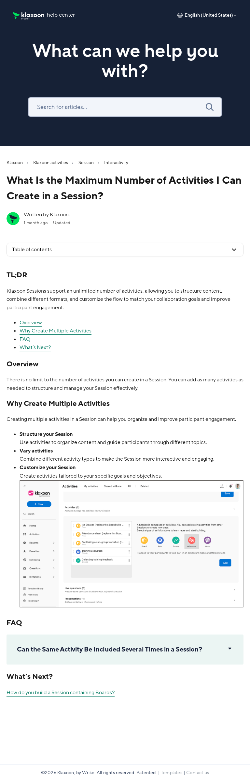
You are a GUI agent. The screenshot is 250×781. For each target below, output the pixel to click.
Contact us (197, 773)
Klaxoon (15, 163)
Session (86, 163)
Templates (171, 773)
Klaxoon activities (50, 163)
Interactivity (116, 163)
